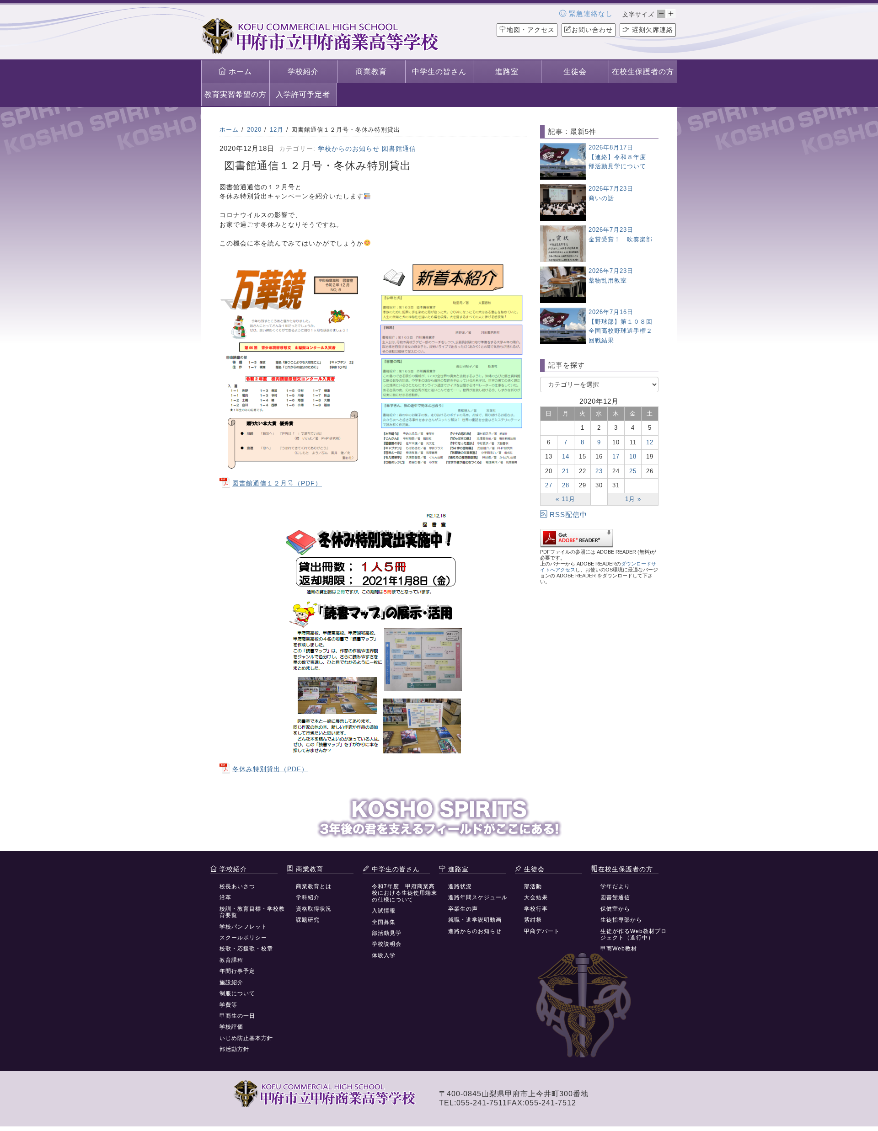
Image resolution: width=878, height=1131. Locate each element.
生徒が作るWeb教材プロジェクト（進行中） (633, 934)
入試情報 (384, 910)
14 (565, 456)
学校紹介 (303, 71)
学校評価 (231, 1027)
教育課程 (231, 960)
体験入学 (384, 955)
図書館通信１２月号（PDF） (277, 483)
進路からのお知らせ (475, 931)
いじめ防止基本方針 (246, 1038)
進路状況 (460, 886)
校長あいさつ (237, 886)
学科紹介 (308, 897)
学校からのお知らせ (349, 148)
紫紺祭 (533, 920)
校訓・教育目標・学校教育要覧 (252, 912)
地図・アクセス (531, 29)
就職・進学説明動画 (475, 920)
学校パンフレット (243, 926)
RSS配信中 (568, 514)
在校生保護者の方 (643, 71)
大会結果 (536, 897)
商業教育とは (314, 886)
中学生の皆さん (439, 71)
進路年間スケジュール (478, 897)
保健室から (615, 909)
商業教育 (371, 71)
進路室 (507, 71)
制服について (237, 993)
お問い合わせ (592, 29)
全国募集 (384, 922)
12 (649, 442)
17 (616, 456)
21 (565, 471)
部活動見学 (387, 933)
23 (599, 471)
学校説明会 (387, 944)
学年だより (615, 886)
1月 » (633, 499)
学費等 (228, 1005)
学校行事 (536, 909)
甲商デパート (542, 931)
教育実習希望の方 (235, 94)
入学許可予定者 (303, 94)
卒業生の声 (463, 909)
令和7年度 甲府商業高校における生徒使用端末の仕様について (404, 893)
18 (633, 456)
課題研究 (308, 920)
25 (633, 471)
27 (548, 485)
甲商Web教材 (618, 948)
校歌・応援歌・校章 (246, 948)
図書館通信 (399, 148)
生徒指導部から (621, 920)
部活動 (533, 886)
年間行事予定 (237, 971)
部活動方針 (234, 1049)
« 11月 (565, 499)
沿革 (225, 897)
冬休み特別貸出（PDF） (270, 769)
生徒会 (575, 71)
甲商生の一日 (237, 1016)
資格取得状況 (314, 909)
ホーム (239, 71)
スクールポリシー (243, 937)
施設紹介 (231, 982)
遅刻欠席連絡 (651, 29)
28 (565, 485)
